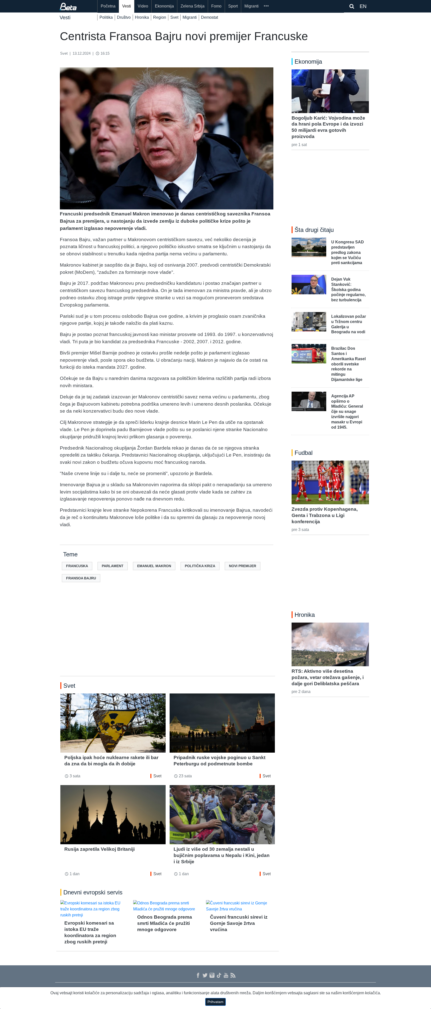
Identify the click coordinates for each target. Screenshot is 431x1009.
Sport (233, 6)
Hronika (142, 17)
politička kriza (200, 566)
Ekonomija (164, 6)
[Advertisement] (167, 637)
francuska (77, 566)
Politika (106, 17)
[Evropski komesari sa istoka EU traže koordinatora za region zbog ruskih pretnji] (94, 909)
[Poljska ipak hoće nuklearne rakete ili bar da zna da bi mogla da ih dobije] (113, 723)
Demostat (209, 17)
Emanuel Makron (154, 566)
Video (143, 6)
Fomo (216, 6)
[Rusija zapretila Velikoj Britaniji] (113, 814)
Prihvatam (215, 1002)
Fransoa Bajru (81, 578)
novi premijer (242, 566)
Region (159, 17)
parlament (112, 566)
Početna (108, 6)
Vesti (126, 6)
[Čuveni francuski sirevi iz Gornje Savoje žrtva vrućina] (240, 906)
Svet (174, 17)
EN (363, 6)
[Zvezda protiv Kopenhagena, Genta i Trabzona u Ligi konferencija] (330, 482)
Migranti (251, 6)
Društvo (124, 17)
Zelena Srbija (193, 6)
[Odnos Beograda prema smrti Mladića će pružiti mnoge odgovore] (167, 906)
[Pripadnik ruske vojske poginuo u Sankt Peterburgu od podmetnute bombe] (222, 723)
